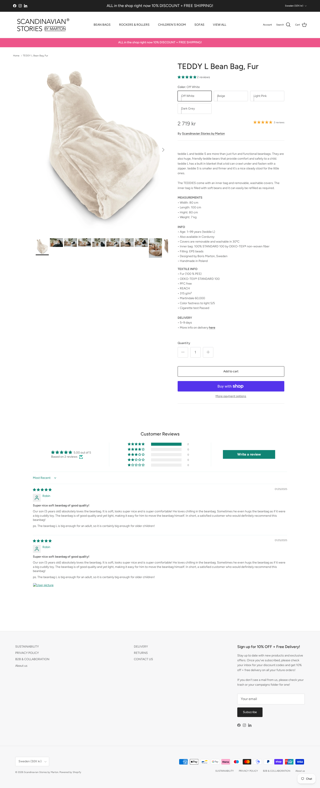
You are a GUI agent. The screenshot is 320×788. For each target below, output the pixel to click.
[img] (42, 490)
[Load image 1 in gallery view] (102, 148)
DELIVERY (141, 646)
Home (16, 55)
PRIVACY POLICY (27, 653)
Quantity (184, 343)
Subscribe (250, 712)
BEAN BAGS (102, 25)
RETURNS (141, 653)
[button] (187, 77)
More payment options (231, 396)
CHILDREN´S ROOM (172, 25)
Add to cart (230, 371)
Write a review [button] (249, 454)
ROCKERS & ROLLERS (134, 25)
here (212, 327)
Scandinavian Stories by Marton (203, 133)
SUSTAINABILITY (27, 646)
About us (21, 666)
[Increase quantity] (208, 352)
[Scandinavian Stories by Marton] (42, 25)
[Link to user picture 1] (43, 593)
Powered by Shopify (70, 772)
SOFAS (199, 25)
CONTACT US (143, 659)
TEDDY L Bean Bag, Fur (35, 55)
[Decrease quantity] (183, 352)
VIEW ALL (219, 25)
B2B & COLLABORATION (32, 659)
